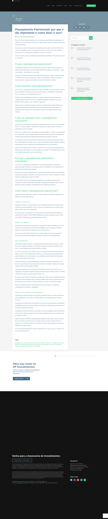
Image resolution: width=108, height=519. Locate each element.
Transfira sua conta (78, 5)
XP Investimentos (33, 269)
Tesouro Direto (36, 346)
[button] (76, 27)
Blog (66, 5)
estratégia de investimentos (22, 342)
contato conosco (51, 328)
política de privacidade (23, 482)
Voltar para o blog (21, 16)
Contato (70, 5)
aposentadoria (45, 230)
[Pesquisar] (91, 38)
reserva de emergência (22, 251)
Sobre (48, 5)
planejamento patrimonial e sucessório (31, 344)
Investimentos (60, 5)
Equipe (53, 5)
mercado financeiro (35, 342)
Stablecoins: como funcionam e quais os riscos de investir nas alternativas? (84, 80)
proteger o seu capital (21, 323)
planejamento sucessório (48, 344)
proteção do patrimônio (26, 346)
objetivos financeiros (45, 342)
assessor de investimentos (49, 303)
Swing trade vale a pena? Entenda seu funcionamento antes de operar (83, 90)
